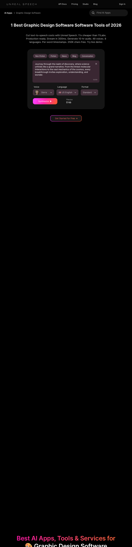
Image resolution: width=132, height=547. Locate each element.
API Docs (62, 4)
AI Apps (8, 13)
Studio (86, 4)
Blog (95, 4)
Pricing (74, 4)
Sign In (122, 4)
